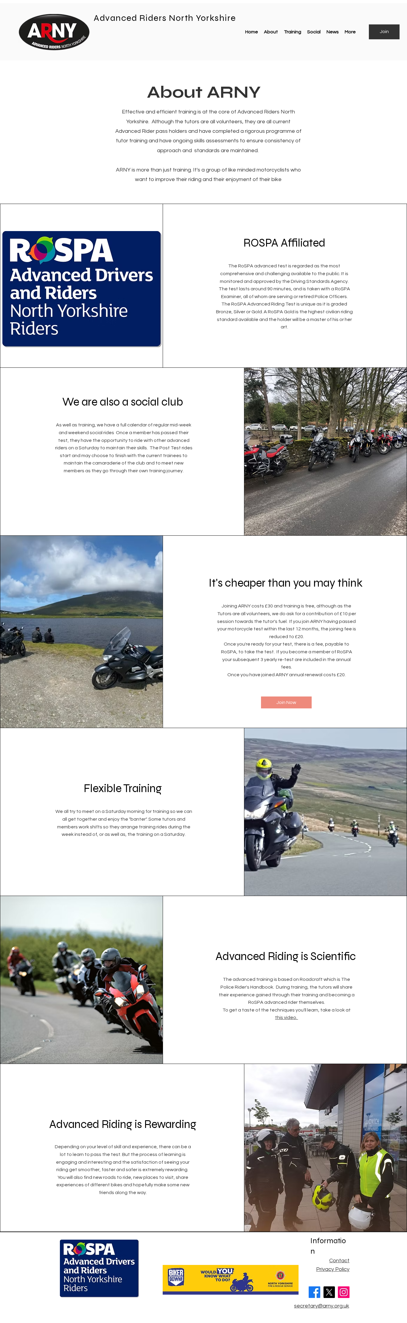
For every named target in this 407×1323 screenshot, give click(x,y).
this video (285, 1017)
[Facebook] (314, 1292)
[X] (329, 1292)
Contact (339, 1260)
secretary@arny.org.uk (321, 1306)
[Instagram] (343, 1292)
